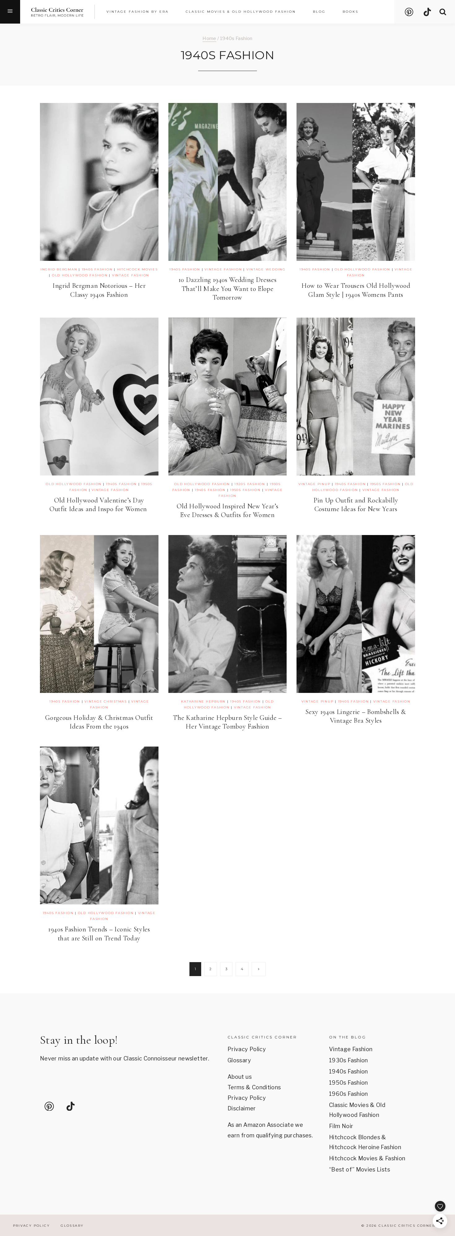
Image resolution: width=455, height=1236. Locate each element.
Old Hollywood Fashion (80, 275)
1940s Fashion (97, 269)
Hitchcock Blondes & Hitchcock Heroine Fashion (365, 1142)
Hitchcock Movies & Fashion (367, 1158)
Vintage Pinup (314, 484)
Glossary (239, 1060)
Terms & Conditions (254, 1087)
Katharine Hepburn (203, 701)
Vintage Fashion (130, 275)
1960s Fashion (348, 1094)
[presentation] (99, 182)
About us (240, 1076)
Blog (319, 12)
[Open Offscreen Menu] (10, 12)
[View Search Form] (442, 12)
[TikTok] (427, 11)
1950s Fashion (245, 490)
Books (350, 12)
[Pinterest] (409, 11)
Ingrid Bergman (59, 269)
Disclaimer (242, 1108)
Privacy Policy (247, 1049)
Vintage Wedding (266, 269)
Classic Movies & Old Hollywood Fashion (357, 1110)
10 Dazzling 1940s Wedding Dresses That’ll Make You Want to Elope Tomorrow (228, 288)
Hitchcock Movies (137, 269)
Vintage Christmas (105, 701)
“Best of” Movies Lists (359, 1169)
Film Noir (341, 1126)
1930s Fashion (348, 1060)
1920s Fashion (249, 484)
